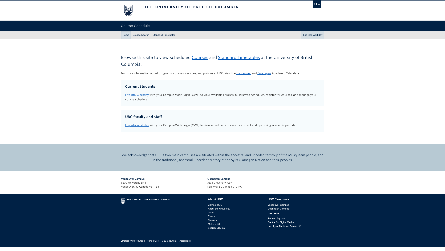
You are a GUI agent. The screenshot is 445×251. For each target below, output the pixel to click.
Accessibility (185, 241)
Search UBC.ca (216, 227)
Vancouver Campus (133, 178)
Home (126, 34)
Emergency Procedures (132, 241)
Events (211, 216)
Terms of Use (152, 241)
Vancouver (243, 73)
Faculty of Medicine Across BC (284, 226)
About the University (219, 208)
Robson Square (276, 218)
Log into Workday (312, 34)
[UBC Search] (317, 5)
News (211, 212)
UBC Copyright (169, 241)
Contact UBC (215, 204)
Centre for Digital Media (281, 222)
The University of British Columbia (128, 11)
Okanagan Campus (218, 178)
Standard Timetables (164, 34)
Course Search (141, 34)
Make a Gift (214, 224)
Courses (200, 57)
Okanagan (264, 73)
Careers (212, 220)
